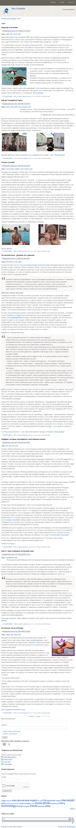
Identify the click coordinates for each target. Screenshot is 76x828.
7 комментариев (7, 713)
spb (11, 634)
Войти (15, 96)
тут (30, 155)
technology (8, 805)
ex (38, 800)
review (53, 803)
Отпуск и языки (7, 162)
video (20, 262)
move (15, 34)
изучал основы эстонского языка (38, 265)
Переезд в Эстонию (9, 27)
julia (19, 34)
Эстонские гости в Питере (12, 628)
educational (9, 262)
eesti (7, 34)
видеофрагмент (17, 317)
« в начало (31, 716)
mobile (21, 803)
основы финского (37, 640)
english (17, 169)
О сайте (61, 2)
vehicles (41, 806)
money (27, 803)
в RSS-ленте (7, 759)
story (10, 446)
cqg (3, 800)
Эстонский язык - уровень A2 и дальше (17, 255)
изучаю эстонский (13, 520)
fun (45, 800)
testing (19, 806)
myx (12, 31)
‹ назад (38, 716)
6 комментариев (7, 251)
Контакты (71, 2)
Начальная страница (8, 18)
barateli (24, 107)
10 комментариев (8, 158)
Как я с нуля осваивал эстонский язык (17, 551)
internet (65, 800)
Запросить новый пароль (10, 733)
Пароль (4, 725)
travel (7, 107)
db (13, 446)
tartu (11, 34)
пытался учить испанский (59, 535)
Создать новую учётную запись (12, 731)
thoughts (26, 806)
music (38, 803)
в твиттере (7, 762)
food (41, 800)
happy (8, 634)
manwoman (14, 803)
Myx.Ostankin (18, 8)
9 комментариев (7, 435)
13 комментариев (8, 624)
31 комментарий (7, 96)
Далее (72, 808)
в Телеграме (7, 764)
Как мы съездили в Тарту (12, 100)
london (7, 803)
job (7, 446)
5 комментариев (7, 547)
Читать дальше (38, 93)
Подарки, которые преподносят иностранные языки (23, 439)
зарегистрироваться (23, 96)
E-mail (4, 777)
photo (16, 107)
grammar (51, 800)
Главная (53, 2)
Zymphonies (71, 827)
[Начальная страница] (6, 11)
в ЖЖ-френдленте (9, 757)
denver (9, 800)
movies (26, 169)
